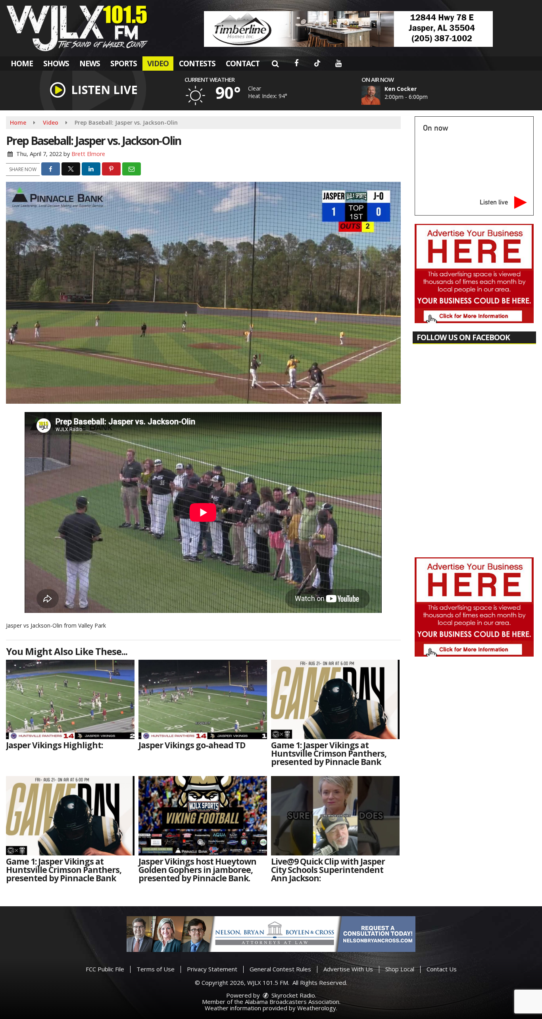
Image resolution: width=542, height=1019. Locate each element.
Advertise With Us (348, 969)
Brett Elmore (88, 154)
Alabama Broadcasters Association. (292, 1002)
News (89, 63)
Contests (197, 63)
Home (22, 63)
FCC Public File (105, 969)
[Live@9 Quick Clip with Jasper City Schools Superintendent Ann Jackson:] (335, 815)
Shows (56, 63)
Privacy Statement (212, 969)
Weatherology (316, 1008)
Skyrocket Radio (292, 995)
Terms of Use (155, 969)
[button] (275, 63)
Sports (123, 63)
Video (158, 63)
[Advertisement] (348, 29)
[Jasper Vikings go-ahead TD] (202, 699)
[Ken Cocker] (380, 95)
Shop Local (399, 969)
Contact (242, 63)
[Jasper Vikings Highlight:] (70, 699)
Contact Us (442, 969)
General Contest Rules (280, 969)
